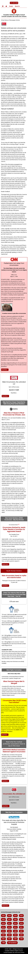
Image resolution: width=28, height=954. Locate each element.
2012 (15, 927)
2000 (15, 939)
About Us (17, 6)
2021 (9, 919)
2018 (3, 923)
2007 (21, 931)
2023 (21, 915)
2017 (9, 923)
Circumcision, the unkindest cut (14, 794)
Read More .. (5, 369)
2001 (9, 939)
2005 (9, 935)
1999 (21, 939)
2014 (3, 927)
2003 (21, 935)
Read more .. (5, 564)
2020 (15, 919)
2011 (21, 927)
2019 (21, 919)
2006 (3, 935)
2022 (3, 919)
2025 (9, 915)
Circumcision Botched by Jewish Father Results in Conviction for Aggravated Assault (14, 529)
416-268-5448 (14, 3)
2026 (3, 915)
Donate (11, 6)
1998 (3, 942)
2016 (15, 923)
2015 (21, 923)
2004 (15, 935)
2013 (9, 927)
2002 (3, 939)
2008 (15, 931)
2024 (15, 915)
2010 (3, 931)
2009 (9, 931)
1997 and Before (12, 942)
